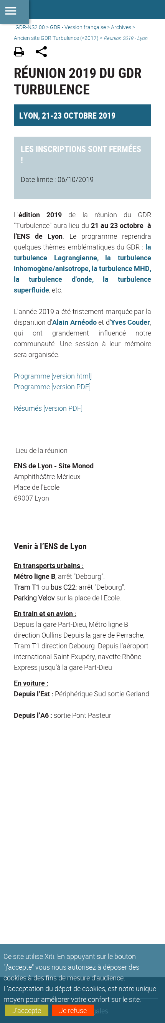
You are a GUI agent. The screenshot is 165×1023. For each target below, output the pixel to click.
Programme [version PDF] (52, 386)
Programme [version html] (53, 375)
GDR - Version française (78, 27)
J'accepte (26, 1010)
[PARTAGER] (44, 52)
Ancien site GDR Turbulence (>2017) (56, 37)
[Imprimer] (22, 52)
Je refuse (73, 1010)
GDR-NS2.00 (30, 27)
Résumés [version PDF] (48, 408)
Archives (121, 27)
